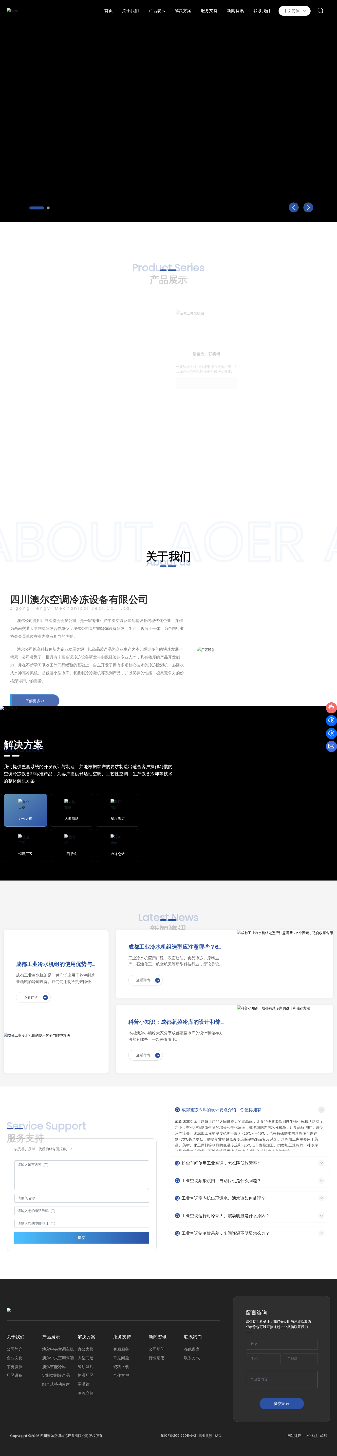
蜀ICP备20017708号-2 (178, 1435)
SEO (218, 1435)
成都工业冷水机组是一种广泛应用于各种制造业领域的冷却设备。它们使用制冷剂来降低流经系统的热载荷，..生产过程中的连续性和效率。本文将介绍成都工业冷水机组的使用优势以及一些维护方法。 (55, 978)
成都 (323, 1435)
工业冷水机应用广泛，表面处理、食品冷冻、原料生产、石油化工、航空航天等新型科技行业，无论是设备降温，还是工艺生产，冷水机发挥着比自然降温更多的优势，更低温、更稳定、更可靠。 (175, 961)
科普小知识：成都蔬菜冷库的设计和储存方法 (174, 1022)
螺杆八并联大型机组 (282, 335)
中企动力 (311, 1435)
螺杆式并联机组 (92, 401)
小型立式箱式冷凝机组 (206, 428)
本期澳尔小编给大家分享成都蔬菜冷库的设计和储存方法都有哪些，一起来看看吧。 (175, 1036)
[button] (36, 207)
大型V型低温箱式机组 (282, 428)
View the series (41, 450)
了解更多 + (29, 138)
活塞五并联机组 (206, 335)
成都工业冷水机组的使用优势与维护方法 (54, 964)
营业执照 (205, 1435)
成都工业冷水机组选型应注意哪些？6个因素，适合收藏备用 (176, 947)
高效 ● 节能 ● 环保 (51, 95)
